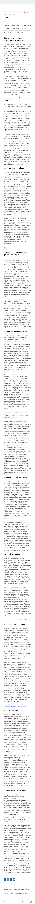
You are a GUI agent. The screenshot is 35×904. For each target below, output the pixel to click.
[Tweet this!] (8, 879)
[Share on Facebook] (5, 879)
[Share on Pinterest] (11, 879)
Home (5, 12)
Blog (10, 12)
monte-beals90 (19, 32)
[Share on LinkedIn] (14, 879)
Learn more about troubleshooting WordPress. (16, 893)
